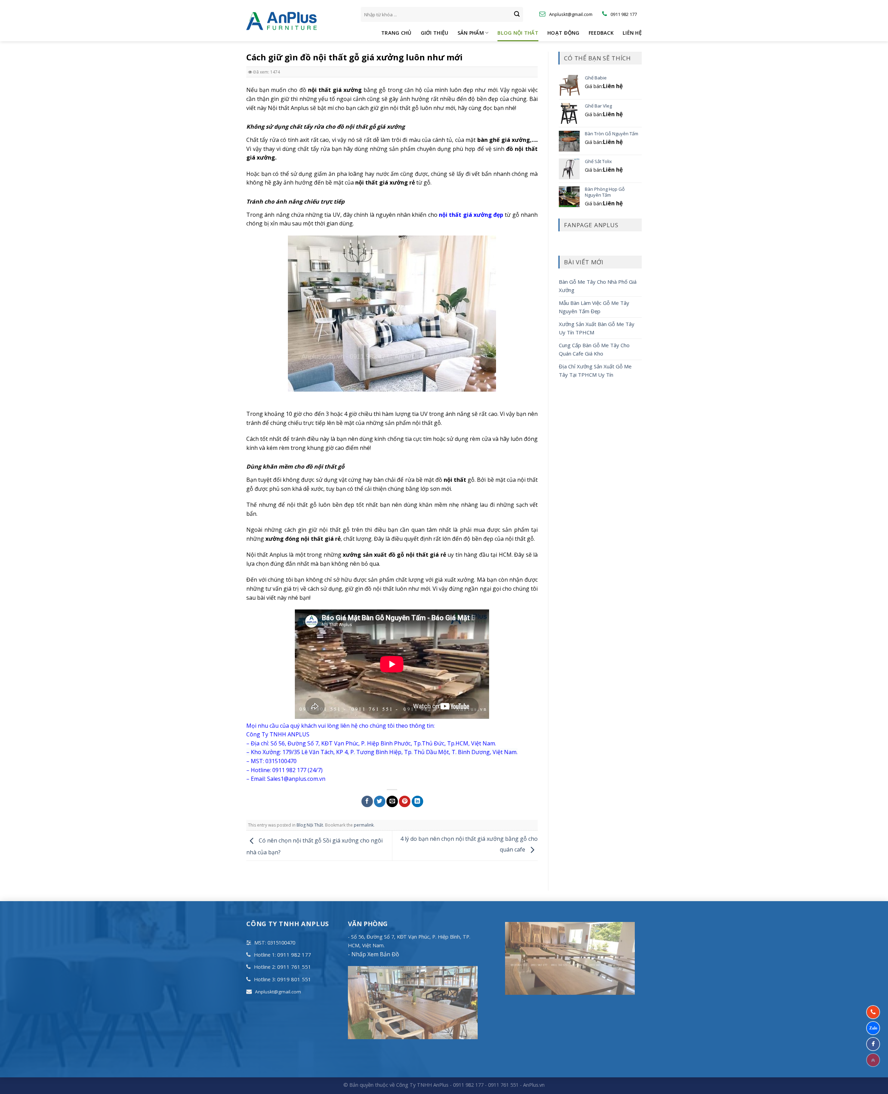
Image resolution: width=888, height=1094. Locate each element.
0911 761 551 (294, 966)
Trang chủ (396, 32)
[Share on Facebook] (367, 801)
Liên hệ (632, 32)
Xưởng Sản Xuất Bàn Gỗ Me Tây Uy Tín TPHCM (596, 328)
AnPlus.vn (534, 1085)
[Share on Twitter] (379, 801)
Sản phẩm (471, 32)
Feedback (601, 32)
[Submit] (517, 14)
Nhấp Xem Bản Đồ (374, 954)
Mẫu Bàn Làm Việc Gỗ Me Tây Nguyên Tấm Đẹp (594, 307)
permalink (364, 825)
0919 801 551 (294, 979)
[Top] (873, 1060)
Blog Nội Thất (517, 32)
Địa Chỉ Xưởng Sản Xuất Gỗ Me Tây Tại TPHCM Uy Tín (595, 370)
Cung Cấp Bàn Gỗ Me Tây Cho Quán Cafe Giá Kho (594, 349)
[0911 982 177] (873, 1012)
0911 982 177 (294, 954)
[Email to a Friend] (392, 801)
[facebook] (873, 1044)
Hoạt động (563, 32)
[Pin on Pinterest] (404, 801)
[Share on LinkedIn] (417, 801)
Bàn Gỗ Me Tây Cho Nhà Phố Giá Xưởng (598, 285)
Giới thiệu (435, 32)
